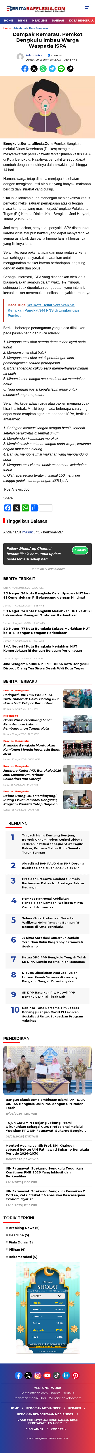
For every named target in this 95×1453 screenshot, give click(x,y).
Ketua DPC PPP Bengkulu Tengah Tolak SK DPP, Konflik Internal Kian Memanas (54, 959)
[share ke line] (62, 71)
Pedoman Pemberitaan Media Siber (45, 1414)
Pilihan (17, 1250)
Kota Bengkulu (38, 28)
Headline (39, 20)
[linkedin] (66, 1378)
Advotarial (20, 28)
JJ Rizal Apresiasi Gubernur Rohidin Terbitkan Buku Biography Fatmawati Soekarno (52, 942)
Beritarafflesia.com (34, 1393)
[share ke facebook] (25, 71)
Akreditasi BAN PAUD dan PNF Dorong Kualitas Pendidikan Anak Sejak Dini (53, 866)
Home (8, 20)
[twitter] (28, 1378)
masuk (27, 532)
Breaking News (24, 1228)
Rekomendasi (23, 1257)
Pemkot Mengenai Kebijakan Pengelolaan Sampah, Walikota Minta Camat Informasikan (52, 903)
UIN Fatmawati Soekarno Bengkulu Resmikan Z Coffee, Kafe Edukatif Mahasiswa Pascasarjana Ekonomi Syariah (45, 1195)
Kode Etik (58, 1429)
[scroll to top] (88, 1427)
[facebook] (19, 1378)
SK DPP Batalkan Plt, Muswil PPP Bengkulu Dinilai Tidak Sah (48, 995)
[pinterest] (76, 1378)
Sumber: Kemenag (47, 1351)
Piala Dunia (21, 1242)
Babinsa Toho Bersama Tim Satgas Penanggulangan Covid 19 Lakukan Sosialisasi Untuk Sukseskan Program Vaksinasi (52, 1014)
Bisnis (22, 20)
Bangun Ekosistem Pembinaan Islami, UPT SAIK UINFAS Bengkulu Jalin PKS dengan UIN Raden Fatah (45, 1104)
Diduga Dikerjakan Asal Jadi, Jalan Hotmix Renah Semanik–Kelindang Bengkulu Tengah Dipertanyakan (50, 977)
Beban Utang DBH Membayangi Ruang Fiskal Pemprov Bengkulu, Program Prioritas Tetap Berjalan (30, 800)
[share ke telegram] (53, 71)
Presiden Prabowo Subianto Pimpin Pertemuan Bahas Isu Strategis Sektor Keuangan (53, 883)
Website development (65, 1398)
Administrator (36, 55)
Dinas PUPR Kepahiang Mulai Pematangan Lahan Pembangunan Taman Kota (27, 724)
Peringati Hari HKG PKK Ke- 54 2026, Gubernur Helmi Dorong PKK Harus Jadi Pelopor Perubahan (31, 699)
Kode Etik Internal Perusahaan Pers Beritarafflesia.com (47, 1422)
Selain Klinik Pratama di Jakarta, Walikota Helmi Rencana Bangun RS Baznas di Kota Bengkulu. (51, 922)
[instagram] (38, 1378)
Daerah (58, 20)
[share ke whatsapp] (44, 71)
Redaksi (68, 1393)
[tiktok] (57, 1378)
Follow (80, 550)
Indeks (55, 1393)
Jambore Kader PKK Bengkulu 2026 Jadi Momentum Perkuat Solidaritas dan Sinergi (32, 775)
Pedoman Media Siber (30, 1398)
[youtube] (47, 1378)
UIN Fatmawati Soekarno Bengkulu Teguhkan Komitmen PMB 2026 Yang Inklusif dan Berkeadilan (44, 1172)
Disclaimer (34, 1429)
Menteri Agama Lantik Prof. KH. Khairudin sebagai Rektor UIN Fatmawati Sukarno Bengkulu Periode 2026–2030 (47, 1149)
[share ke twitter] (35, 71)
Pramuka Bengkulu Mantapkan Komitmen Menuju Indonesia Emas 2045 (31, 750)
